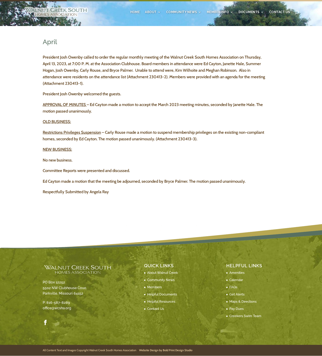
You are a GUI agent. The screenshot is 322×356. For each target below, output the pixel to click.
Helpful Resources (161, 302)
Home (135, 12)
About (151, 12)
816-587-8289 (58, 302)
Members (154, 287)
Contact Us (279, 12)
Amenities (236, 273)
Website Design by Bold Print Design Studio (165, 350)
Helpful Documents (162, 294)
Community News (181, 12)
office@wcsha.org (57, 308)
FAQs (233, 287)
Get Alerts (236, 294)
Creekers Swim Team (245, 316)
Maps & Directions (243, 302)
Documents (249, 12)
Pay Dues (236, 309)
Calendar (236, 280)
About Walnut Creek (162, 273)
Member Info (218, 12)
